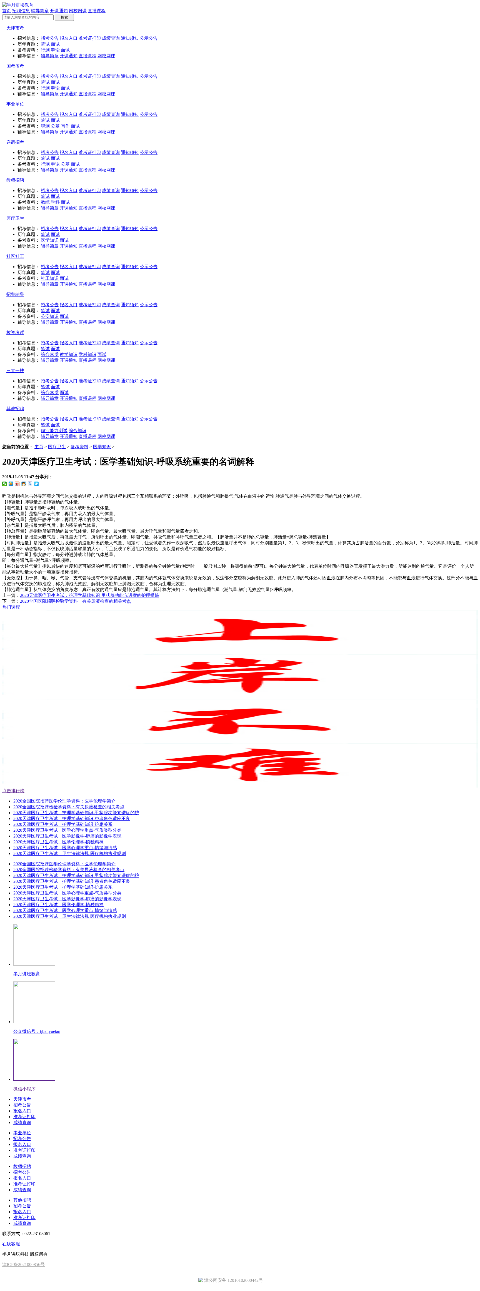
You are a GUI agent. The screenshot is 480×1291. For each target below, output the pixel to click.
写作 (65, 126)
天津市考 (15, 28)
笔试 (45, 44)
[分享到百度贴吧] (30, 484)
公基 (55, 126)
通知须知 (130, 38)
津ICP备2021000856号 (23, 1264)
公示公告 (149, 38)
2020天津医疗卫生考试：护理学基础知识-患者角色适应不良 (71, 818)
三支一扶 (15, 370)
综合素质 (50, 354)
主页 (38, 446)
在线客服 (11, 1244)
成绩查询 (111, 38)
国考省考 (15, 66)
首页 (6, 10)
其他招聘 (15, 408)
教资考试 (15, 332)
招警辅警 (15, 294)
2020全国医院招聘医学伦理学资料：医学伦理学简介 (64, 801)
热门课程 (11, 607)
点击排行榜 (13, 790)
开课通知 (59, 10)
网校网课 (78, 10)
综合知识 (77, 430)
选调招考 (15, 142)
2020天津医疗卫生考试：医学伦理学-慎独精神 (58, 841)
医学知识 (50, 240)
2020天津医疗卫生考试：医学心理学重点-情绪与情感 (65, 847)
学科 (55, 202)
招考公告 (50, 38)
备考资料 (79, 446)
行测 (45, 50)
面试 (55, 44)
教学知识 (69, 354)
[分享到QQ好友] (23, 484)
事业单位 (15, 104)
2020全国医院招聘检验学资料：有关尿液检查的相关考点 (75, 601)
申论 (55, 50)
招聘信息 (21, 10)
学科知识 (87, 354)
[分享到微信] (4, 484)
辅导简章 (40, 10)
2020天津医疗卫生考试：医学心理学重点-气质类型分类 (67, 830)
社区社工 (15, 256)
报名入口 (69, 38)
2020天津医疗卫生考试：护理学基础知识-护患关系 (62, 824)
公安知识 (50, 316)
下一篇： (66, 601)
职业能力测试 (54, 430)
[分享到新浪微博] (17, 484)
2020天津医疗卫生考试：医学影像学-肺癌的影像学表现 (67, 836)
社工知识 (50, 278)
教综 (45, 202)
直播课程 (97, 10)
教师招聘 (15, 180)
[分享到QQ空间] (11, 484)
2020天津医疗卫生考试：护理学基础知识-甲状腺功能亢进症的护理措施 (89, 595)
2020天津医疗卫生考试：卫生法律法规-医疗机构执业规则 (69, 853)
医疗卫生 (15, 218)
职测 (45, 126)
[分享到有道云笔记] (36, 484)
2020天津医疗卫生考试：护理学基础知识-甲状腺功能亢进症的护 (76, 812)
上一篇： (80, 595)
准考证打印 (90, 38)
